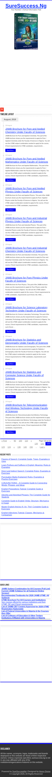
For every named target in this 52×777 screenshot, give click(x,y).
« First (4, 441)
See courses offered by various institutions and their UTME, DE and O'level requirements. (23, 602)
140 (25, 447)
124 (9, 447)
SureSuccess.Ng (26, 6)
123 (3, 447)
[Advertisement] (26, 79)
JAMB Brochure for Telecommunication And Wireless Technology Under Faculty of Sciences (26, 408)
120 (36, 444)
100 (20, 441)
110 (26, 441)
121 (42, 444)
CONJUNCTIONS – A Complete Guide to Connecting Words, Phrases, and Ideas (24, 484)
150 (31, 447)
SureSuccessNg (19, 771)
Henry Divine (44, 771)
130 (19, 447)
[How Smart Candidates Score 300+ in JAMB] (26, 31)
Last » (42, 447)
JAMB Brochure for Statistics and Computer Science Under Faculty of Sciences (24, 375)
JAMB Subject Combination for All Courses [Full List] (25, 589)
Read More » (10, 150)
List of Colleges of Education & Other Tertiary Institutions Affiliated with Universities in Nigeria (23, 617)
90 (15, 441)
